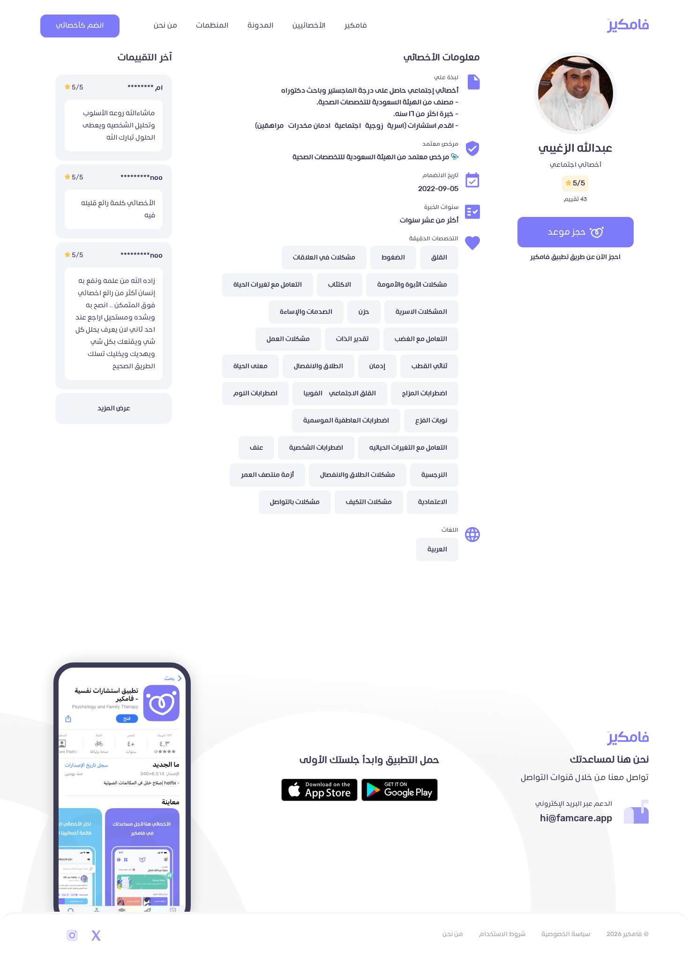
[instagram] (72, 936)
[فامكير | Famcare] (628, 26)
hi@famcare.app (576, 818)
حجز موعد (566, 232)
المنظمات (212, 25)
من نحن (165, 25)
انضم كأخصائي (80, 25)
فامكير (355, 25)
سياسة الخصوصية (565, 934)
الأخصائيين (309, 25)
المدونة (260, 25)
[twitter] (95, 936)
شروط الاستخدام (502, 934)
